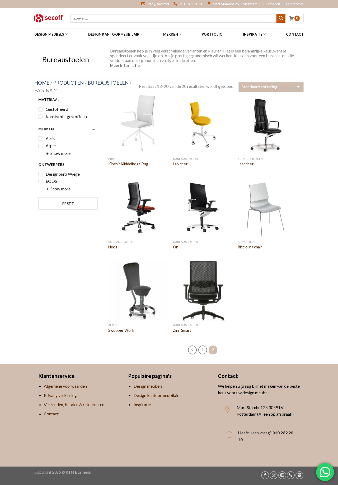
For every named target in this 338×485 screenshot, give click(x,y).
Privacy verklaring (60, 395)
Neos (112, 247)
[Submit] (280, 18)
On (175, 247)
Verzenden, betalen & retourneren (74, 404)
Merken (170, 34)
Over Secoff (271, 4)
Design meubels (49, 34)
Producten (68, 83)
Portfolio (212, 34)
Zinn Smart (182, 330)
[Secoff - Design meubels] (48, 18)
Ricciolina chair (250, 247)
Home (41, 83)
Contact (295, 34)
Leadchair (246, 164)
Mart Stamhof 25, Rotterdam (235, 4)
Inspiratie (252, 34)
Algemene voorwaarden (65, 385)
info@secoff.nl (158, 4)
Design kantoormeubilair (114, 34)
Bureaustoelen (108, 83)
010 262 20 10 (191, 4)
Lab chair (180, 164)
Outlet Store (295, 4)
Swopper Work (121, 330)
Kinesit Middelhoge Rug (128, 164)
